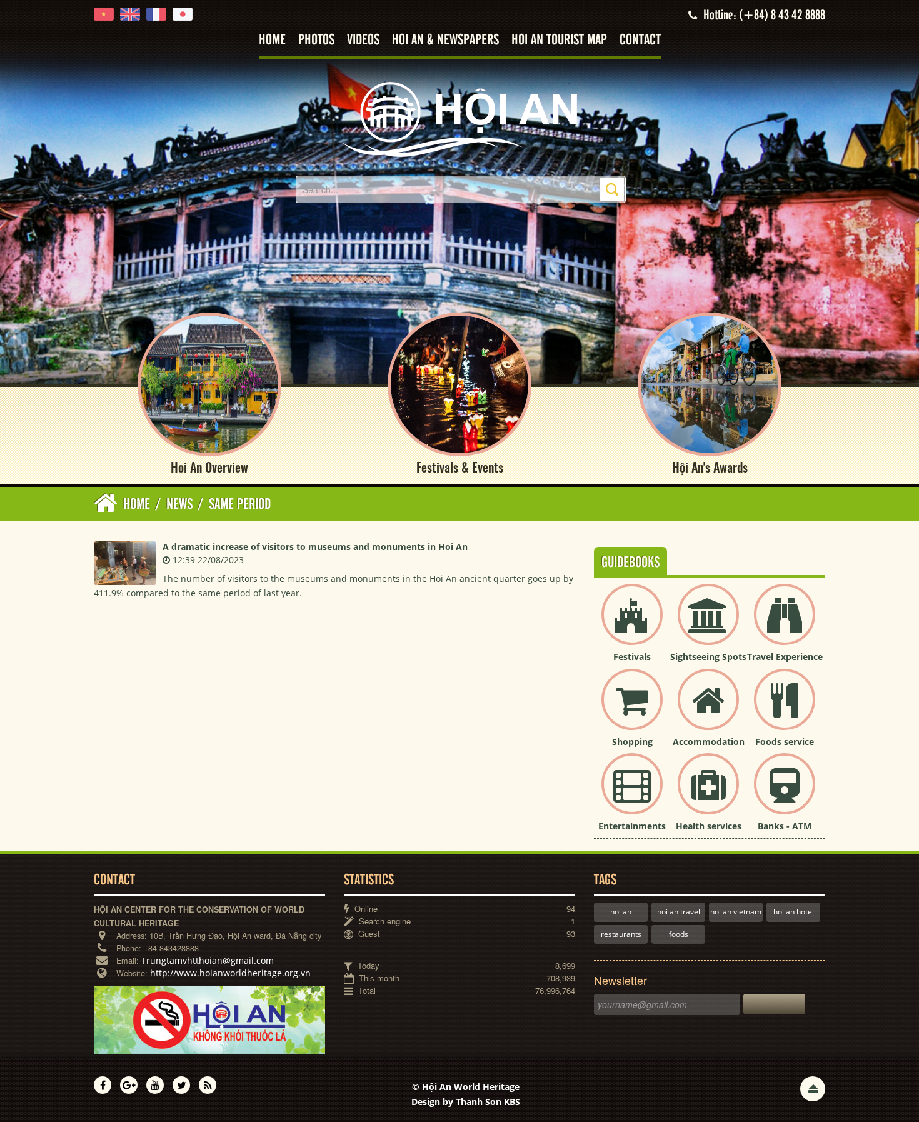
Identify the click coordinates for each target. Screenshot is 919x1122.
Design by (465, 1102)
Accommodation (709, 742)
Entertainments (632, 826)
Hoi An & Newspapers (445, 40)
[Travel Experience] (784, 625)
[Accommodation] (708, 710)
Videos (363, 40)
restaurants (621, 934)
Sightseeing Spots (708, 657)
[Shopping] (632, 710)
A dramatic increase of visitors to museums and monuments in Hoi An (315, 547)
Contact (640, 40)
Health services (708, 826)
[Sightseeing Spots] (708, 625)
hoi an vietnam (735, 911)
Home (272, 40)
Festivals (632, 657)
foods (678, 934)
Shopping (632, 742)
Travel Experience (785, 657)
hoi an (620, 911)
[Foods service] (784, 710)
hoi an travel (678, 911)
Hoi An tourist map (559, 40)
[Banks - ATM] (785, 794)
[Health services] (708, 794)
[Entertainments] (632, 794)
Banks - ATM (784, 826)
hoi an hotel (793, 911)
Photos (316, 40)
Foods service (784, 742)
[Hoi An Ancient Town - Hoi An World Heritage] (459, 118)
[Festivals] (632, 625)
